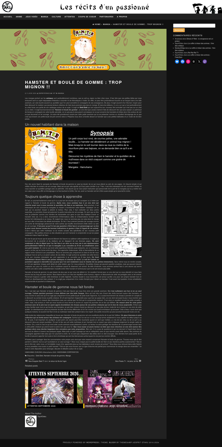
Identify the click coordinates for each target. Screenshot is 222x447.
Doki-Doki (39, 355)
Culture (56, 16)
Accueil (8, 16)
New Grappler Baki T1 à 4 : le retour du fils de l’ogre (47, 360)
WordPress (92, 442)
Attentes (70, 16)
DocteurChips (180, 48)
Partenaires (106, 16)
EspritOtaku (44, 93)
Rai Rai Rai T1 (193, 52)
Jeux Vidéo (32, 16)
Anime (19, 16)
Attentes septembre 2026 (41, 406)
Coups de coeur (87, 16)
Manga (44, 16)
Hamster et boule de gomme (54, 355)
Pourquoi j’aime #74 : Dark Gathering (107, 406)
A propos (122, 16)
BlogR (112, 442)
